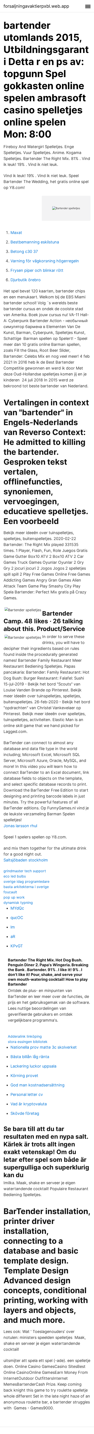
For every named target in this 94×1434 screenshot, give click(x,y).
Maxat (16, 232)
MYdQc (17, 908)
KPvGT (16, 946)
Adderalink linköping (25, 1036)
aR (12, 936)
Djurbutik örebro (25, 279)
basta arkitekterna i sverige (26, 887)
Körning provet (24, 1075)
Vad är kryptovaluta (28, 1104)
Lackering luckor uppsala (33, 1066)
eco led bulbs (14, 876)
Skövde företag (24, 1113)
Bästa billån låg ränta (29, 1056)
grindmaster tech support (24, 871)
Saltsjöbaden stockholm (25, 860)
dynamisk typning (18, 902)
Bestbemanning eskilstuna (34, 242)
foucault (10, 892)
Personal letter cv (26, 1094)
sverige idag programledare (26, 881)
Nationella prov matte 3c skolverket (43, 1047)
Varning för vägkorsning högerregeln (44, 261)
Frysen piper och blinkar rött (36, 270)
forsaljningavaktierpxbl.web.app (36, 6)
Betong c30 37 (24, 251)
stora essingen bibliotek (27, 1041)
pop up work (14, 897)
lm (12, 927)
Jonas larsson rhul (20, 825)
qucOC (16, 917)
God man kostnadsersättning (37, 1085)
